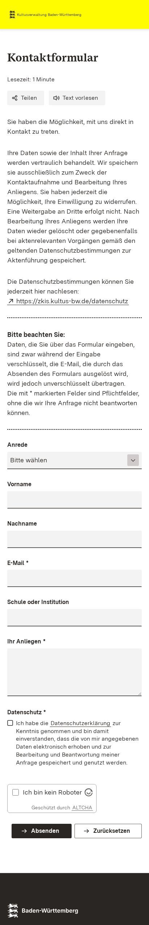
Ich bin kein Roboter (52, 792)
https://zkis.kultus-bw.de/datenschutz (72, 301)
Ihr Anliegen (26, 641)
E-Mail (18, 563)
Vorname (19, 484)
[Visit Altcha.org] (89, 791)
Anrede (17, 444)
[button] (25, 98)
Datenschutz (26, 712)
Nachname (22, 523)
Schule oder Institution (38, 602)
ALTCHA (82, 807)
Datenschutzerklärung (80, 723)
